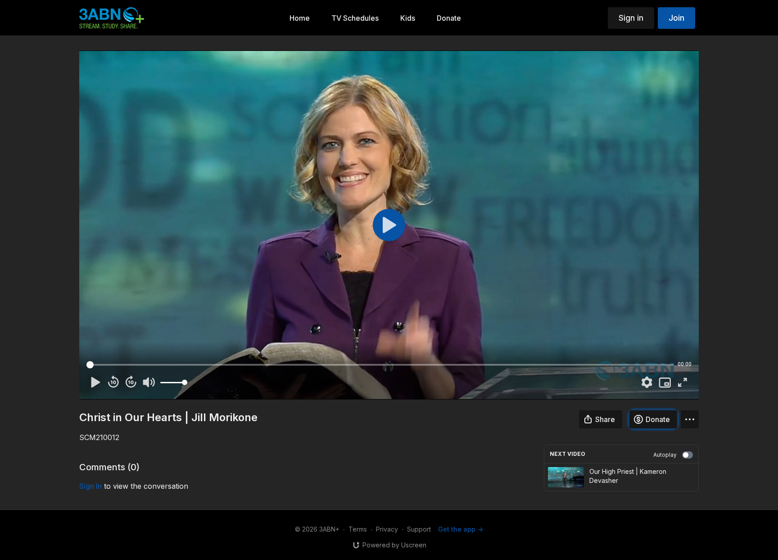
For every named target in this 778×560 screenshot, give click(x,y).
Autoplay (665, 454)
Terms (357, 529)
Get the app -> (460, 529)
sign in (90, 486)
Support (419, 529)
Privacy (387, 529)
